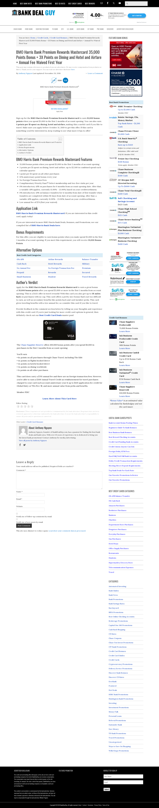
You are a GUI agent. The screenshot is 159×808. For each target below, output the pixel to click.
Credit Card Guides (117, 655)
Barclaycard (114, 608)
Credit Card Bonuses (34, 422)
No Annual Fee (23, 268)
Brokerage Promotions (118, 621)
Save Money (114, 729)
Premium (86, 268)
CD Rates (112, 634)
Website (19, 506)
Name (19, 492)
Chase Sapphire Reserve (32, 345)
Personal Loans (115, 716)
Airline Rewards (55, 259)
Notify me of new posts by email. (29, 522)
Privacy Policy (98, 805)
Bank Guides (114, 591)
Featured (112, 686)
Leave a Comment (95, 73)
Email (19, 499)
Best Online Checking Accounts (121, 617)
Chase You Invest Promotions (121, 642)
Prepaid (20, 272)
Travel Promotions (116, 738)
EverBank (112, 681)
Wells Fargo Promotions (119, 751)
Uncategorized (115, 742)
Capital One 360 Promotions (120, 625)
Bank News (113, 595)
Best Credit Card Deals (50, 315)
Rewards (52, 272)
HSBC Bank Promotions (118, 694)
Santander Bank (115, 725)
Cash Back (21, 264)
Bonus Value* (117, 400)
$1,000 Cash (123, 233)
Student (52, 276)
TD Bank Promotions (117, 733)
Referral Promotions (117, 720)
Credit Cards (114, 660)
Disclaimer (90, 805)
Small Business (24, 276)
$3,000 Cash (123, 134)
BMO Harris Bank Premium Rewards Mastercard (40, 213)
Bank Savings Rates (116, 604)
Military (86, 264)
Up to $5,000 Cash (126, 109)
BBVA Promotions (116, 612)
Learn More (124, 331)
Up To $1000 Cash (126, 186)
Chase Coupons (115, 638)
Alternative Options (26, 150)
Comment (21, 470)
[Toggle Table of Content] (59, 139)
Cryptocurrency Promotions (120, 664)
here (73, 69)
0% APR (20, 259)
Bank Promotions (116, 599)
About (79, 805)
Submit (106, 789)
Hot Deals (113, 690)
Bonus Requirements (26, 147)
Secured (86, 272)
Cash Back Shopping (117, 630)
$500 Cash (123, 175)
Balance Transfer (90, 259)
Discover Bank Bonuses (118, 673)
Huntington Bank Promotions (121, 699)
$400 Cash (123, 194)
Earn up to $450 (125, 145)
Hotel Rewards (55, 264)
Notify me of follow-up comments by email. (34, 516)
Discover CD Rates (116, 677)
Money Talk (113, 712)
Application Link (25, 145)
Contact (84, 805)
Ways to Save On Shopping (120, 746)
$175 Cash (122, 222)
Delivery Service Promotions (120, 668)
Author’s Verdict (25, 153)
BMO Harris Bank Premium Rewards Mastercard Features (40, 142)
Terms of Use (106, 805)
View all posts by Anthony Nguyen (33, 440)
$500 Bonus (123, 162)
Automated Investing (117, 586)
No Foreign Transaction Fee (61, 268)
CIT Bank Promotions (118, 647)
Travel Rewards (89, 276)
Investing (112, 703)
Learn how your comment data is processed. (67, 531)
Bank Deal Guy (33, 12)
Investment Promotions (119, 707)
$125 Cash (122, 215)
